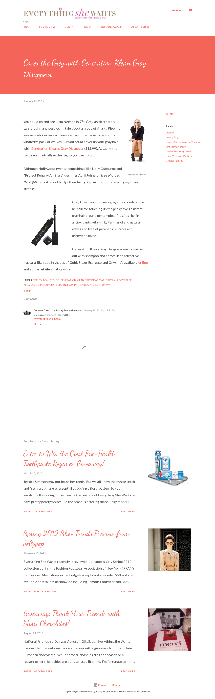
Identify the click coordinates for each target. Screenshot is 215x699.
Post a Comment (45, 591)
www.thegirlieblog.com (47, 318)
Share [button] (170, 114)
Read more (128, 511)
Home (26, 26)
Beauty (69, 26)
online (143, 262)
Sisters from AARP (111, 26)
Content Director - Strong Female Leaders (57, 310)
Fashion (86, 26)
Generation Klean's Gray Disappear (57, 148)
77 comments (43, 511)
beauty (169, 132)
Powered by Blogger (109, 685)
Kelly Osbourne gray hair (179, 151)
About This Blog (140, 26)
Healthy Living (47, 26)
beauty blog (172, 137)
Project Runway (174, 160)
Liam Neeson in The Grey (179, 156)
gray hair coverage (175, 146)
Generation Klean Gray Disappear (183, 142)
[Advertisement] (80, 397)
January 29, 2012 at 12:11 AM (100, 310)
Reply (37, 323)
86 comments (43, 671)
